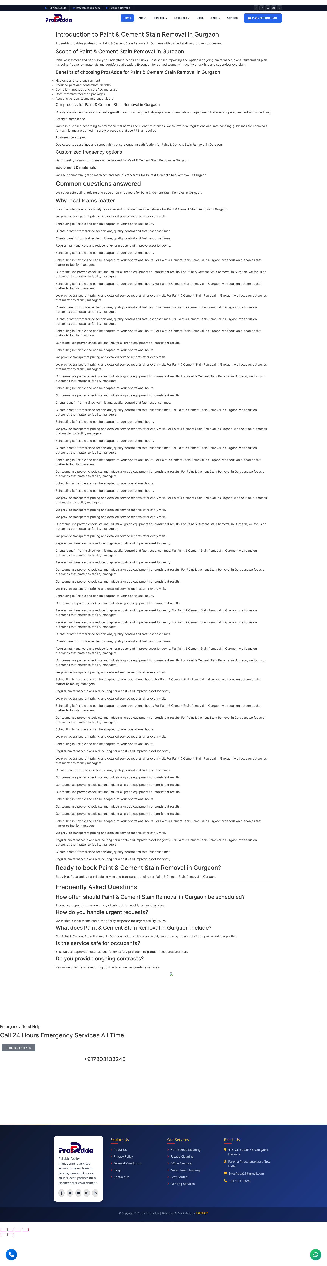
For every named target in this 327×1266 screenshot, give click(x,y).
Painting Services (182, 1184)
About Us (120, 1150)
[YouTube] (273, 7)
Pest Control (179, 1177)
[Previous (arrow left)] (3, 1234)
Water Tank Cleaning (185, 1170)
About (142, 17)
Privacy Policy (123, 1156)
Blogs (200, 17)
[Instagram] (261, 7)
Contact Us (121, 1177)
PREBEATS (202, 1213)
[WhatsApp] (279, 7)
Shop (214, 17)
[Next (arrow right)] (10, 1234)
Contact (232, 17)
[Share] (18, 1229)
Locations (180, 17)
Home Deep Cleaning (185, 1150)
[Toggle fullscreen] (10, 1229)
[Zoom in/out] (3, 1229)
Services (159, 17)
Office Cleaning (181, 1163)
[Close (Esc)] (25, 1229)
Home (127, 17)
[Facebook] (256, 7)
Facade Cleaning (182, 1156)
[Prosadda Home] (58, 18)
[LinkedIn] (267, 7)
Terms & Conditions (128, 1163)
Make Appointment (264, 18)
